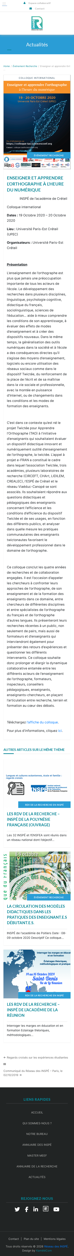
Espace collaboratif (40, 3)
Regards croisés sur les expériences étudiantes (37, 1057)
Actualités (37, 1177)
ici (60, 731)
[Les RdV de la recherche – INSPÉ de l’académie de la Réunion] (37, 974)
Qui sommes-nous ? (37, 1123)
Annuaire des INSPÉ (37, 1144)
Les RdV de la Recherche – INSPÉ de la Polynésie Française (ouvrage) (33, 819)
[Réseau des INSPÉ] (37, 23)
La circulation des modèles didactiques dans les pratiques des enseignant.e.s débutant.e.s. (37, 914)
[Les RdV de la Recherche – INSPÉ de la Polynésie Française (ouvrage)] (37, 783)
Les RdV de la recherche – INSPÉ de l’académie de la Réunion (33, 1010)
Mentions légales (55, 1239)
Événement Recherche (25, 66)
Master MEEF (37, 1155)
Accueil (37, 1112)
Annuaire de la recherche (37, 1166)
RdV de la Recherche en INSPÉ (44, 804)
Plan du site (31, 1239)
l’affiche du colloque (42, 722)
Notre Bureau (37, 1134)
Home (6, 66)
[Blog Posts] (4, 1064)
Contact (40, 8)
